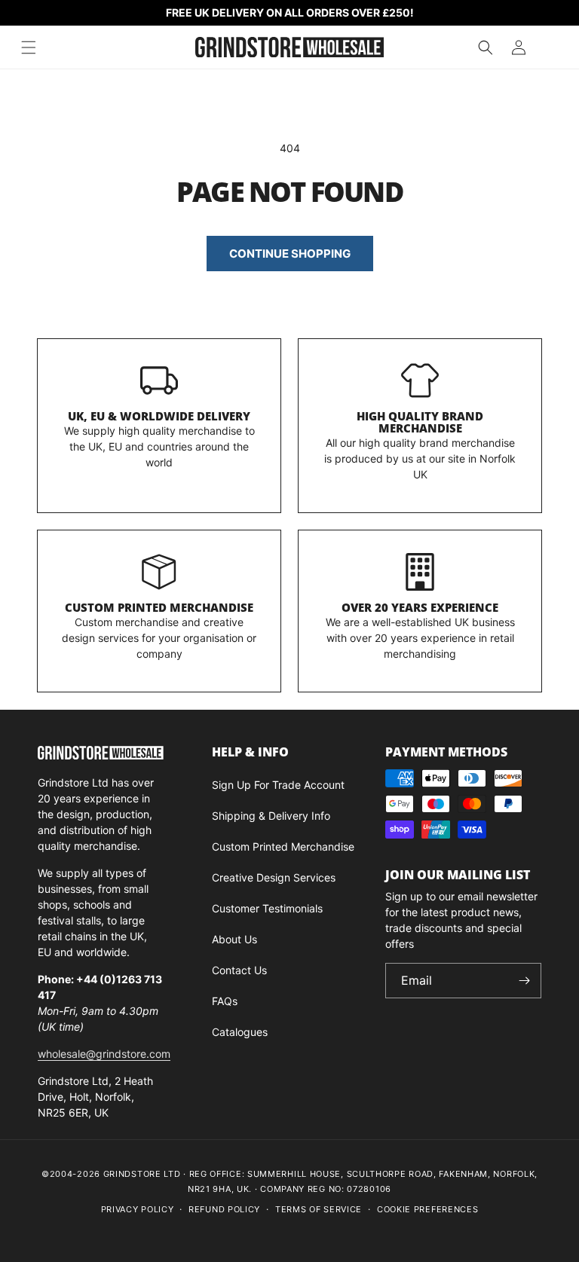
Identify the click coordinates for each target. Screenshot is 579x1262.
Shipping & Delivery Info (271, 815)
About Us (234, 939)
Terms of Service (318, 1209)
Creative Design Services (273, 877)
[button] (485, 47)
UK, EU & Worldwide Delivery (159, 415)
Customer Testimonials (267, 908)
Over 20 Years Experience (420, 607)
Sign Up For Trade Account (278, 784)
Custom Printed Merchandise (159, 607)
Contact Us (239, 970)
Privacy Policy (137, 1209)
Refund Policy (224, 1209)
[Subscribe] (524, 980)
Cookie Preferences (428, 1209)
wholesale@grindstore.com (104, 1053)
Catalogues (240, 1031)
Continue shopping (290, 253)
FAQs (224, 1001)
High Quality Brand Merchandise (420, 421)
